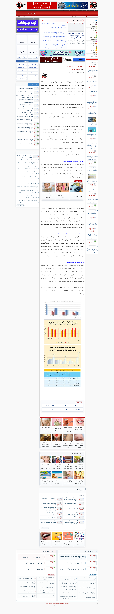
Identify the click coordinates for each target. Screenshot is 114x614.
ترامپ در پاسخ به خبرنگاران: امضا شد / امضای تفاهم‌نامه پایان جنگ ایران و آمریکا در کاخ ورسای (71, 522)
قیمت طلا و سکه (32, 67)
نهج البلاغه (22, 75)
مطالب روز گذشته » (20, 205)
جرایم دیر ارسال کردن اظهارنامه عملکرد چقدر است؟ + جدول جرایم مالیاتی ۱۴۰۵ (54, 44)
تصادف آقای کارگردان (52, 517)
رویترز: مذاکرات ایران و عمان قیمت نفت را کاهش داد (92, 190)
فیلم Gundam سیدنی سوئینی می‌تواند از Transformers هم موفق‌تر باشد (46, 578)
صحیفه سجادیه (21, 78)
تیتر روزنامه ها (33, 78)
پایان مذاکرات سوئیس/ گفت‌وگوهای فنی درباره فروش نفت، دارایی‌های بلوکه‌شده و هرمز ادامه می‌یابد (48, 509)
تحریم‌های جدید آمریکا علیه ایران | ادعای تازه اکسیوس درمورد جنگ (87, 593)
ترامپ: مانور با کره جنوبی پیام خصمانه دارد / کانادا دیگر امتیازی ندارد (68, 578)
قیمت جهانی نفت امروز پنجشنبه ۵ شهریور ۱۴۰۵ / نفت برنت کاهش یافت (54, 48)
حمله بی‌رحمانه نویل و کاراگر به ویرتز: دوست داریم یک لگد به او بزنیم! (46, 591)
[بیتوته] (21, 8)
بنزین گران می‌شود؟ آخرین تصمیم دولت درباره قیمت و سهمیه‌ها (92, 224)
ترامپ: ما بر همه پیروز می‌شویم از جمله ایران (87, 578)
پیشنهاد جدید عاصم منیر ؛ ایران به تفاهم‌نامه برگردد (88, 582)
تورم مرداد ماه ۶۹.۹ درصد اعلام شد (58, 27)
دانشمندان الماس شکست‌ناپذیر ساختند (31, 171)
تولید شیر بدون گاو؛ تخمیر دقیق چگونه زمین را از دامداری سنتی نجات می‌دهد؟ (28, 163)
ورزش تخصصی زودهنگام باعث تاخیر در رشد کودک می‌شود (27, 202)
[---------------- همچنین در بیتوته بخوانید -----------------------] (48, 551)
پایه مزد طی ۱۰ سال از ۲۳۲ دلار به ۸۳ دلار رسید (92, 82)
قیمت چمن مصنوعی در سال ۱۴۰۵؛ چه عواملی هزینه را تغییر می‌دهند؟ (54, 40)
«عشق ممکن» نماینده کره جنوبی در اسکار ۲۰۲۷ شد (33, 563)
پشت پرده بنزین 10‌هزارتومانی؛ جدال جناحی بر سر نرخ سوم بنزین (49, 504)
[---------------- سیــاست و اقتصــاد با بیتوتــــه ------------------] (89, 551)
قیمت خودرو (33, 64)
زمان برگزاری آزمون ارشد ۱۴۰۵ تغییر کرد (71, 517)
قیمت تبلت (34, 75)
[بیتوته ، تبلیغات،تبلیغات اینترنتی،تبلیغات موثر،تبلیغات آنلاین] (42, 5)
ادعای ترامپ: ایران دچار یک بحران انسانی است (75, 563)
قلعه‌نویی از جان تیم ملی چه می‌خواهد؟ (46, 595)
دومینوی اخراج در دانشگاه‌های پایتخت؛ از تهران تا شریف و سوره (49, 499)
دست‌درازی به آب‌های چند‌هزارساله (69, 592)
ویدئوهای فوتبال (21, 67)
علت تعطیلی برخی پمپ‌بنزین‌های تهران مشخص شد (25, 128)
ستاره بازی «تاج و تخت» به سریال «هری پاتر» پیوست (33, 557)
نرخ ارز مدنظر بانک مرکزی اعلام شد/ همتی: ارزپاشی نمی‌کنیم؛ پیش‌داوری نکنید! (55, 33)
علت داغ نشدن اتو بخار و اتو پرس (32, 195)
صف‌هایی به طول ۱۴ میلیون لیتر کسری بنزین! (56, 29)
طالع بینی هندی (36, 56)
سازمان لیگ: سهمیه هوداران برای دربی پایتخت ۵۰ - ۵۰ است (27, 591)
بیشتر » (42, 20)
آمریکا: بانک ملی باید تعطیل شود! (26, 143)
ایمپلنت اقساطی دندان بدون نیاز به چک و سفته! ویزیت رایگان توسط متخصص (62, 405)
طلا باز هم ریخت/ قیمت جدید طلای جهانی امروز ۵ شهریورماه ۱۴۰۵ (92, 72)
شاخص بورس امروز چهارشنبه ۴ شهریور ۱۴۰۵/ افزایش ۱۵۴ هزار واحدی (92, 201)
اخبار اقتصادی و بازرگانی (89, 16)
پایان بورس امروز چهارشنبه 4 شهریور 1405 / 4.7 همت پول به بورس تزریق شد (92, 158)
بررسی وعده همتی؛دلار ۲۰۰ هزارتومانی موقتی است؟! (25, 140)
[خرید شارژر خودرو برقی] (74, 60)
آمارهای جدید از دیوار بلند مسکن (74, 66)
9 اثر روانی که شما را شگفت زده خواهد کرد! (30, 176)
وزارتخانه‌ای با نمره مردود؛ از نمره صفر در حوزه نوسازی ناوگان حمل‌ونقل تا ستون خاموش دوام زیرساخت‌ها (92, 146)
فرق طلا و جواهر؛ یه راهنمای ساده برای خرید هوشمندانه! (92, 124)
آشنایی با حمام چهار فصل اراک (32, 181)
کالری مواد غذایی (21, 70)
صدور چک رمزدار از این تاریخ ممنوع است (92, 92)
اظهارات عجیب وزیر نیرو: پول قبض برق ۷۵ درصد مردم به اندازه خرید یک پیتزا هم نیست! (92, 212)
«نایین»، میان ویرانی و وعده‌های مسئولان (35, 569)
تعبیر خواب (19, 56)
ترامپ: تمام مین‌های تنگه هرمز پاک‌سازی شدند (50, 513)
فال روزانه (22, 52)
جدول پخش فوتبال (20, 72)
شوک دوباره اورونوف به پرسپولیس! (47, 587)
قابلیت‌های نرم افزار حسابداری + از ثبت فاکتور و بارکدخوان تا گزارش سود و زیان (92, 236)
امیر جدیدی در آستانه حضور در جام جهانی (27, 578)
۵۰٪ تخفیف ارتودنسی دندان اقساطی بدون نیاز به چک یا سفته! (65, 409)
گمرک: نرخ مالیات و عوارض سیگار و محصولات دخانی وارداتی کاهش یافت (92, 102)
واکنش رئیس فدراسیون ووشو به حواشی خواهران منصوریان (72, 513)
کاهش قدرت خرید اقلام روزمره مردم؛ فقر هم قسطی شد (92, 113)
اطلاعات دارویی (21, 64)
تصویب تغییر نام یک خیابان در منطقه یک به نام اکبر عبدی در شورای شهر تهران (68, 597)
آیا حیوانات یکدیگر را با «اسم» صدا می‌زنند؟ (28, 582)
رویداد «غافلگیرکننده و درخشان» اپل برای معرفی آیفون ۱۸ (27, 168)
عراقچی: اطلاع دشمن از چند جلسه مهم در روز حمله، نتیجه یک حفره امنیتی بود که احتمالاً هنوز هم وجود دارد (70, 499)
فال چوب (30, 56)
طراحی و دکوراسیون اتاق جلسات (32, 173)
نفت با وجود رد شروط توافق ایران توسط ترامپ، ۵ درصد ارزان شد (54, 24)
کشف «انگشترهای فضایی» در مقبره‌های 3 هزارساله (46, 582)
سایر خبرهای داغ (45, 527)
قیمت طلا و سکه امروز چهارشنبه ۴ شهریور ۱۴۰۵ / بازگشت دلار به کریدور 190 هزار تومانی (92, 169)
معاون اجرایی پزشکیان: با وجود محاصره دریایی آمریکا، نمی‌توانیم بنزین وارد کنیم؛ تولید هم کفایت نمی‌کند (54, 37)
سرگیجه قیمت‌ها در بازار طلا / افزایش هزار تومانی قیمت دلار (25, 124)
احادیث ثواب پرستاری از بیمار (32, 178)
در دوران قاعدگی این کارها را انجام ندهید (31, 183)
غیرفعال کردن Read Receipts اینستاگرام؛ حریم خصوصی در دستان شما (27, 187)
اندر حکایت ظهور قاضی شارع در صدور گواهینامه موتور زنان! (72, 569)
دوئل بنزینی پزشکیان (29, 135)
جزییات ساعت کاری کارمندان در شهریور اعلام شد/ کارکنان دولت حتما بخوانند (68, 582)
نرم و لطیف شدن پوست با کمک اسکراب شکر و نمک (28, 192)
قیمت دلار (34, 70)
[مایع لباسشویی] (62, 53)
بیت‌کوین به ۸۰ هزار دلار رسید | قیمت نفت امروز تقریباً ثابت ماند (25, 132)
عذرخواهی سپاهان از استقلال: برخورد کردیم (27, 587)
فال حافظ (33, 42)
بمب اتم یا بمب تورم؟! (90, 597)
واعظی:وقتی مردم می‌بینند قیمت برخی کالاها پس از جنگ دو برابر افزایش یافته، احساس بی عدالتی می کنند (68, 588)
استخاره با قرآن (33, 52)
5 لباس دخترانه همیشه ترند (73, 508)
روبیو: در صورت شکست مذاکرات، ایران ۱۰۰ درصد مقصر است (71, 504)
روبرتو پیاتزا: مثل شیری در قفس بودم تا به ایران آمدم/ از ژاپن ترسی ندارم (27, 595)
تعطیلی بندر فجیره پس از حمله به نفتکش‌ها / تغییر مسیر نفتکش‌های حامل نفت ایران (48, 522)
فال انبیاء (22, 42)
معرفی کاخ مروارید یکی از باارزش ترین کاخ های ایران (28, 200)
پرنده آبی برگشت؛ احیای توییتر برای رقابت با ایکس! (28, 159)
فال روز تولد (24, 56)
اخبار (96, 16)
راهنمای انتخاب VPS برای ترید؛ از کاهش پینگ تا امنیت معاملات (92, 134)
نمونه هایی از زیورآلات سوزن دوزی (32, 197)
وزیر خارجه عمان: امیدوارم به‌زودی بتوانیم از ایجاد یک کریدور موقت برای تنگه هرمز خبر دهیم (72, 557)
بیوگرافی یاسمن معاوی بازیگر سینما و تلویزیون (29, 190)
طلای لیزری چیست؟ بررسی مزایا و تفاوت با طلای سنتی (92, 180)
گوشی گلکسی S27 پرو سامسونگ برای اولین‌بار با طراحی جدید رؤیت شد (24, 156)
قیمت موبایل (33, 72)
